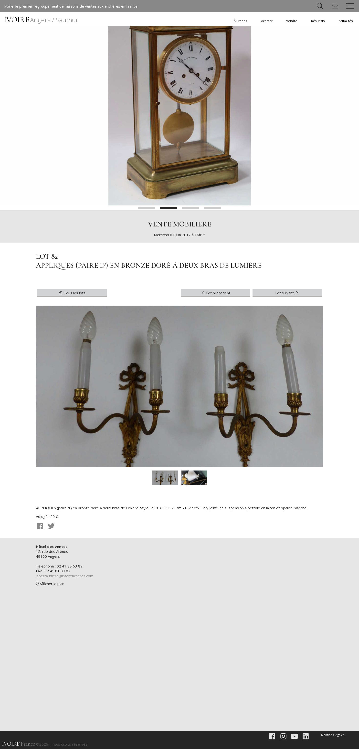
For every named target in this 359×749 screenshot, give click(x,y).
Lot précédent (217, 292)
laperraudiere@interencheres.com (64, 575)
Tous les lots (74, 292)
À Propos (240, 21)
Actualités (346, 21)
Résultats (318, 21)
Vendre (291, 21)
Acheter (267, 21)
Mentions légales (332, 735)
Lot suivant (285, 292)
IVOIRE (41, 19)
